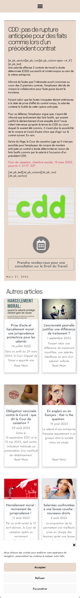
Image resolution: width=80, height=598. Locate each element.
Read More (21, 365)
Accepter (40, 567)
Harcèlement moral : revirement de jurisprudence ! (21, 509)
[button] (74, 545)
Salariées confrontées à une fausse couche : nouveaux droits (59, 509)
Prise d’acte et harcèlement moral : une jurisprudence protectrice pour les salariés (21, 333)
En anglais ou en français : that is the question (59, 415)
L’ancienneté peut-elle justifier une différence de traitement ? (59, 329)
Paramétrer (40, 589)
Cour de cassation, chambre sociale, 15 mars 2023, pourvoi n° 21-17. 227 (40, 164)
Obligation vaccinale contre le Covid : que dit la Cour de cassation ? (21, 417)
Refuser (40, 578)
